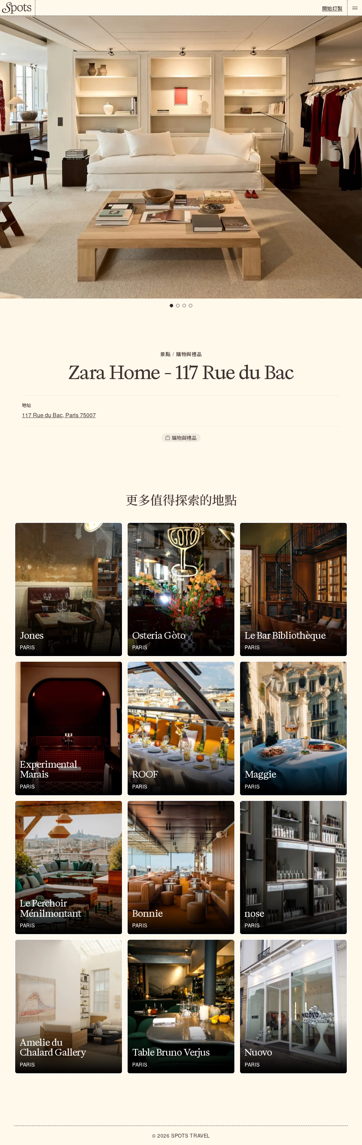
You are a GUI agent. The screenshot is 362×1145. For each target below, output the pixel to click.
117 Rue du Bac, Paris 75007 (59, 415)
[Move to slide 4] (190, 305)
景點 (165, 354)
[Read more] (68, 589)
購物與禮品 (189, 354)
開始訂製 (332, 8)
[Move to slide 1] (171, 305)
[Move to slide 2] (178, 305)
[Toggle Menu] (354, 8)
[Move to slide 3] (184, 305)
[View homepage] (17, 8)
